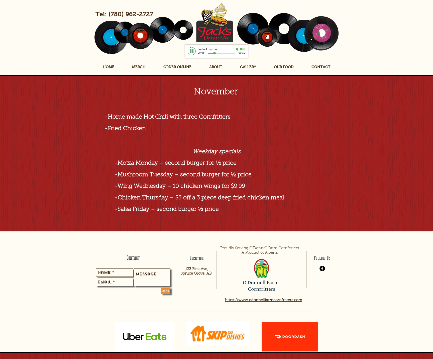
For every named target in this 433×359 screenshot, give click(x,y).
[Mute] (237, 49)
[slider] (242, 49)
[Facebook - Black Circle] (322, 268)
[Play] (192, 51)
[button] (283, 67)
